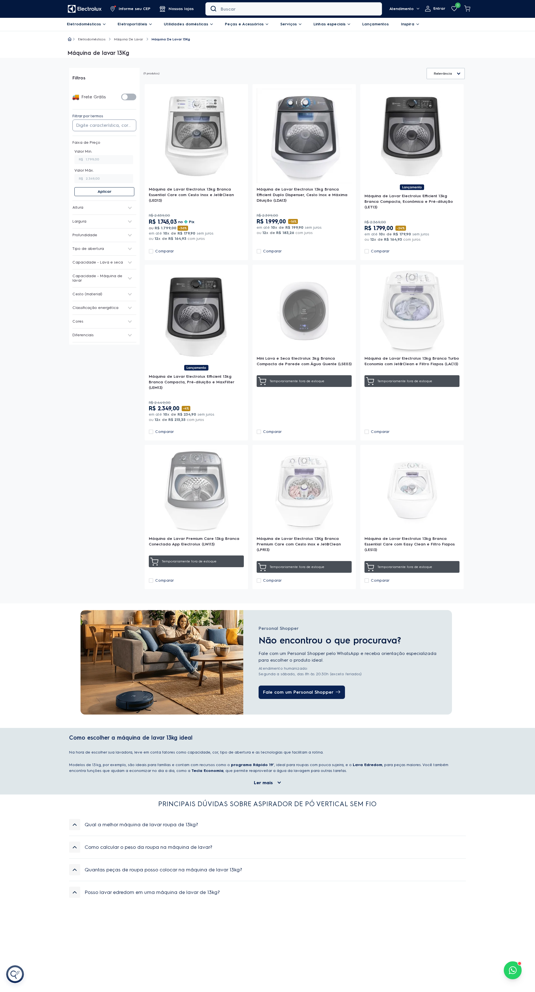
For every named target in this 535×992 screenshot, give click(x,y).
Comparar (164, 251)
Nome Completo (227, 923)
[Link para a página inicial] (69, 39)
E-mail (316, 923)
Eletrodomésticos (92, 39)
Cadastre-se (428, 933)
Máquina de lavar (128, 39)
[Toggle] (128, 97)
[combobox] (293, 9)
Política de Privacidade (303, 946)
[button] (130, 9)
